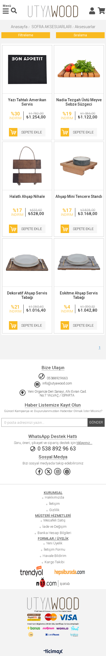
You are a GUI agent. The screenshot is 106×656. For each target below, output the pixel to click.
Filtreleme (25, 35)
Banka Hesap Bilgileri (54, 533)
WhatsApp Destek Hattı (52, 436)
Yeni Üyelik (54, 543)
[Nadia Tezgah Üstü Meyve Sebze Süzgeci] (79, 69)
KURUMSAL (53, 493)
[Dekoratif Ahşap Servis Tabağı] (27, 262)
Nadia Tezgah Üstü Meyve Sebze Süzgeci (79, 102)
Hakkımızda (54, 497)
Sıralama (80, 35)
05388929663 (57, 378)
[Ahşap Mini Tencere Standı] (79, 166)
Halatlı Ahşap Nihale (27, 196)
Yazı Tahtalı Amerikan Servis (27, 102)
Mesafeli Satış (54, 520)
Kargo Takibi (54, 562)
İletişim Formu (54, 549)
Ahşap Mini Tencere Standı (78, 196)
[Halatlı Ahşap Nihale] (27, 166)
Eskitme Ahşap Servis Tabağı (79, 295)
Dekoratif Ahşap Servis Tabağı (27, 295)
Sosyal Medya (53, 457)
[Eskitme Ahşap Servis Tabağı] (79, 262)
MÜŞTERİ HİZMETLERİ (53, 516)
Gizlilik (54, 510)
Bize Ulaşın (53, 367)
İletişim (54, 504)
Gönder (96, 422)
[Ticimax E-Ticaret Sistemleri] (53, 652)
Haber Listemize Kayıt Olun (53, 405)
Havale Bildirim (54, 556)
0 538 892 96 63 (57, 448)
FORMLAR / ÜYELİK (53, 538)
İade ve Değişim (54, 526)
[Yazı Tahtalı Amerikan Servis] (27, 69)
